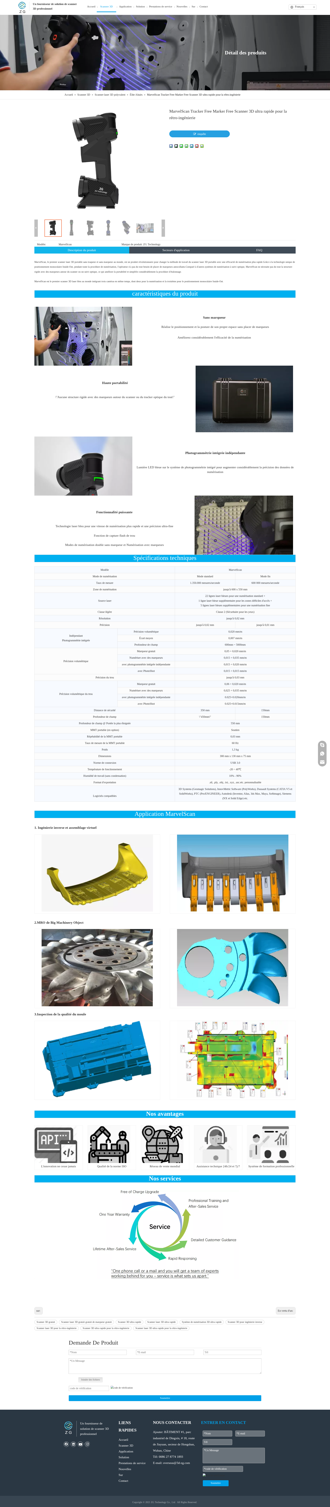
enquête (201, 134)
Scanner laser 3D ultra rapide (161, 1322)
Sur (121, 1475)
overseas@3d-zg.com (176, 1463)
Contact (123, 1480)
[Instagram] (87, 1444)
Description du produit (82, 250)
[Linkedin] (73, 1444)
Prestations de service (132, 1463)
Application (126, 1451)
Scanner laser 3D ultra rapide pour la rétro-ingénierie (161, 1328)
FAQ (259, 250)
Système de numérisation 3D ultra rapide (202, 1322)
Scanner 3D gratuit (46, 1322)
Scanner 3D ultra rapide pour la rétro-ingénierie (106, 1328)
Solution (124, 1457)
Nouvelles (125, 1469)
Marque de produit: (132, 244)
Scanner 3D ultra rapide (129, 1322)
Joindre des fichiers (90, 1379)
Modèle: (41, 244)
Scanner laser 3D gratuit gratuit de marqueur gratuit (86, 1322)
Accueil (123, 1439)
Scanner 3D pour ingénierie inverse (245, 1322)
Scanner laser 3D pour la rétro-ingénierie (56, 1328)
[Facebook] (66, 1444)
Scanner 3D (126, 1445)
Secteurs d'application (176, 250)
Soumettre (165, 1398)
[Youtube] (80, 1444)
